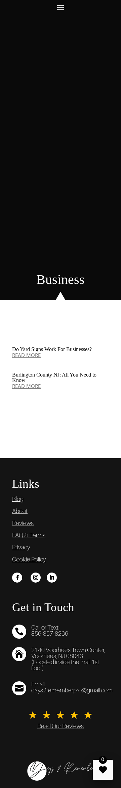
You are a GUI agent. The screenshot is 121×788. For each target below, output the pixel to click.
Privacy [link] (21, 547)
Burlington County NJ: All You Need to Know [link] (54, 377)
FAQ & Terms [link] (28, 535)
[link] (17, 578)
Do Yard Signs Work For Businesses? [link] (52, 349)
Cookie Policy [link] (29, 559)
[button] (60, 7)
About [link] (20, 511)
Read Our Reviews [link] (60, 726)
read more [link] (26, 355)
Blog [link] (18, 499)
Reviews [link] (23, 523)
